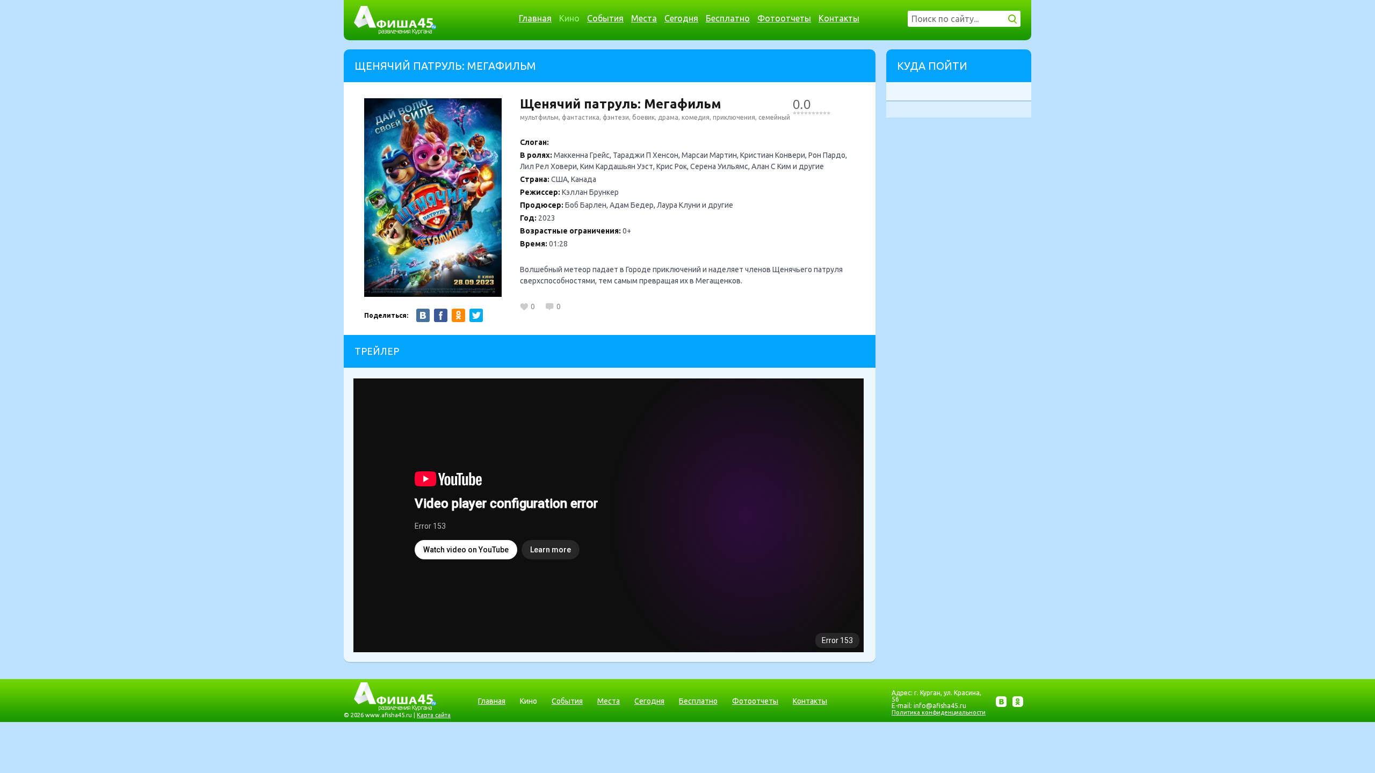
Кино (569, 18)
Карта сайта (434, 715)
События (605, 18)
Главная (535, 18)
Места (644, 18)
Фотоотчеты (784, 18)
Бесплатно (728, 18)
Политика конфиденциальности (939, 712)
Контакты (839, 18)
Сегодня (681, 18)
